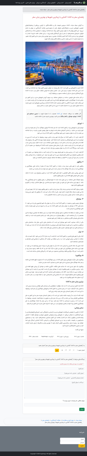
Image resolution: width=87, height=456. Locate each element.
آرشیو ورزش (68, 3)
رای (57, 350)
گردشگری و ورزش (41, 3)
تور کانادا (59, 114)
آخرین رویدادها (20, 3)
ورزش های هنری (30, 3)
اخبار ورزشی (60, 3)
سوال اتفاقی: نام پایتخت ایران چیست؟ (74, 401)
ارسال (81, 409)
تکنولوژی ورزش (51, 3)
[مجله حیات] (79, 3)
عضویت (82, 446)
